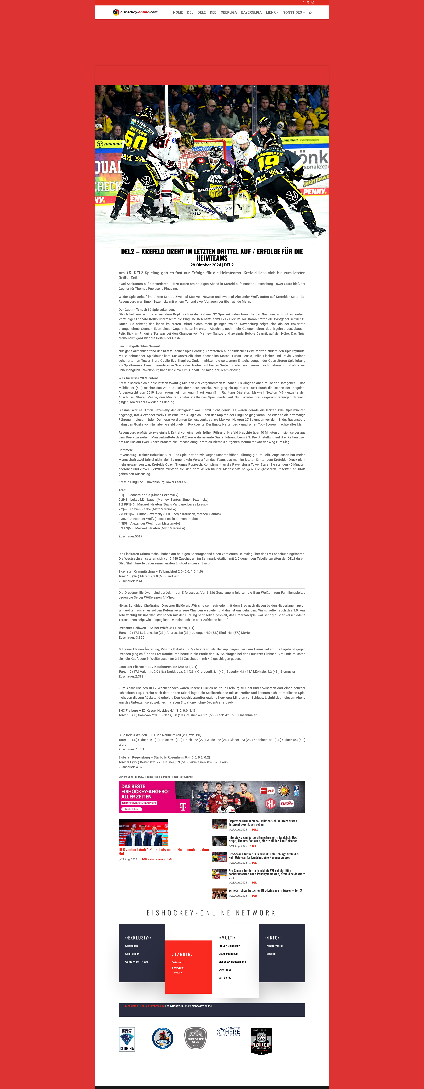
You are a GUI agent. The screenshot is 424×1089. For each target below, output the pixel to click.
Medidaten (131, 1006)
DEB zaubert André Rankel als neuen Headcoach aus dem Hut (164, 851)
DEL (190, 12)
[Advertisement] (212, 43)
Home (178, 12)
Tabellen (270, 953)
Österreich (178, 962)
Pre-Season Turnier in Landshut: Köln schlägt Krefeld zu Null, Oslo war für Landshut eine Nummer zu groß (264, 855)
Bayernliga (251, 12)
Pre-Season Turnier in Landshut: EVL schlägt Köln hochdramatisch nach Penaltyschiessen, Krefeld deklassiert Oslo (267, 874)
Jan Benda (225, 977)
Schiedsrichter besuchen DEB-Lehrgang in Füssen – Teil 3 (265, 890)
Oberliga (229, 12)
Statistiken (131, 945)
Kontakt (144, 1006)
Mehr (271, 12)
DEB (213, 12)
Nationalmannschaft (160, 859)
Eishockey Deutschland (232, 961)
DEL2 (202, 12)
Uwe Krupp (225, 969)
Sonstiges (292, 12)
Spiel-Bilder (132, 953)
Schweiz (177, 973)
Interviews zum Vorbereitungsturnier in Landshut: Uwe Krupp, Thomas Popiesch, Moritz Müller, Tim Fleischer (263, 839)
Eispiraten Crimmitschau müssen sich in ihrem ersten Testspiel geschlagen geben (263, 822)
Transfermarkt (274, 945)
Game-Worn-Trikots (136, 961)
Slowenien (178, 967)
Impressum (158, 1006)
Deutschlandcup (228, 953)
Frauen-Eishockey (229, 945)
